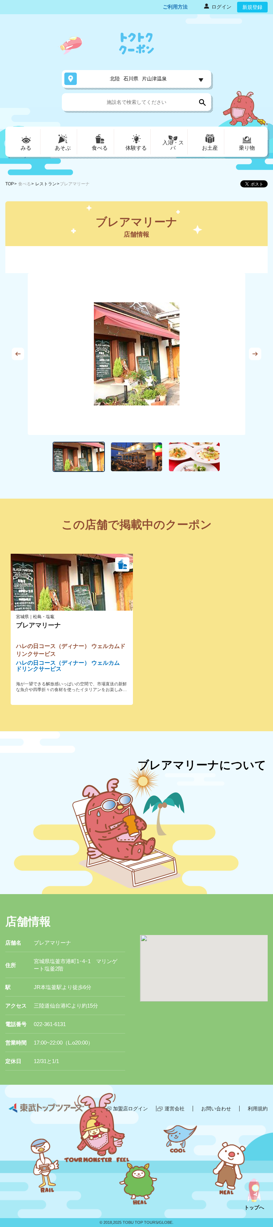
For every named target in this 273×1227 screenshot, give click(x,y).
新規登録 (252, 7)
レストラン (46, 183)
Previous (18, 354)
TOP (9, 183)
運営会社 (174, 1108)
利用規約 (258, 1108)
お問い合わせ (216, 1108)
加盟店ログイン (130, 1108)
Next (255, 354)
